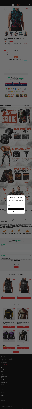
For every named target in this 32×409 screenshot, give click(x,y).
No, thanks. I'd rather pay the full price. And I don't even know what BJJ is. (16, 211)
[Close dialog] (24, 196)
